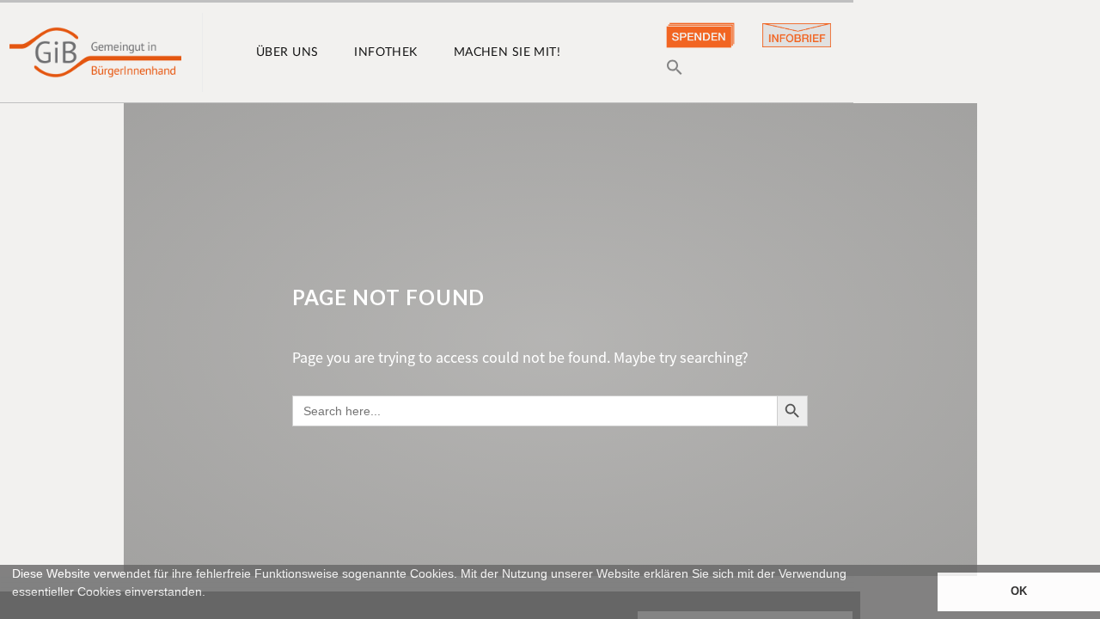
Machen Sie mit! (507, 52)
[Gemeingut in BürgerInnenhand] (95, 52)
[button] (14, 611)
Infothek (385, 52)
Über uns (287, 52)
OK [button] (1019, 591)
